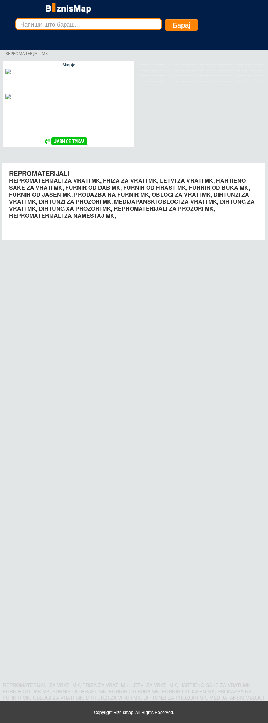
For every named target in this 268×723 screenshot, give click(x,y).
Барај (181, 25)
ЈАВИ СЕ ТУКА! (69, 141)
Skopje (68, 64)
